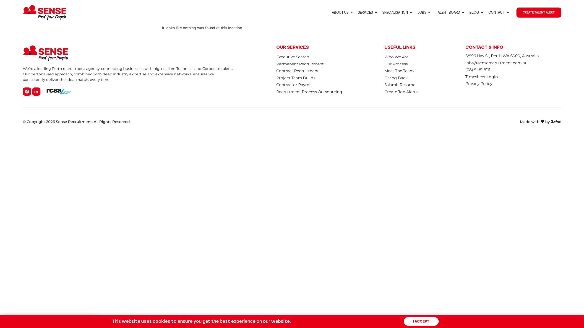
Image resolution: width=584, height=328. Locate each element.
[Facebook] (27, 91)
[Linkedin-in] (36, 91)
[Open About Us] (351, 12)
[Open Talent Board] (463, 12)
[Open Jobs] (429, 12)
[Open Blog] (482, 12)
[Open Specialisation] (411, 12)
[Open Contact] (508, 12)
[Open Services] (376, 12)
